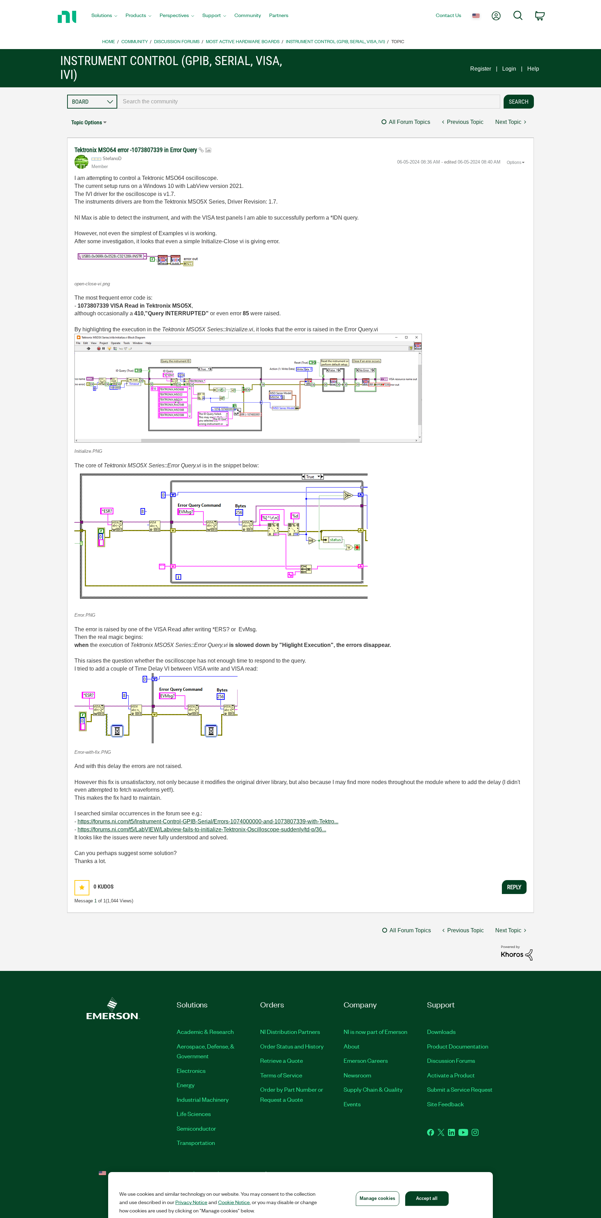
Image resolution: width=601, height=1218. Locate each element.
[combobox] (308, 102)
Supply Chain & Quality (373, 1089)
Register (480, 69)
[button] (144, 260)
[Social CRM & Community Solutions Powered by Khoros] (516, 953)
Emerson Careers (366, 1060)
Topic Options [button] (86, 122)
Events (352, 1104)
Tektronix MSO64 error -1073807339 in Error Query (136, 149)
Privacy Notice (191, 1202)
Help (533, 69)
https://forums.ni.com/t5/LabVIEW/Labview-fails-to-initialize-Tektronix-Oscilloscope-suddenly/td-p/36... (202, 829)
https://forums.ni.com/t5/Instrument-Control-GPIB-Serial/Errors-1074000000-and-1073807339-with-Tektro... (208, 821)
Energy (186, 1085)
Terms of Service (281, 1075)
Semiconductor (196, 1128)
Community (134, 41)
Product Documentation (457, 1046)
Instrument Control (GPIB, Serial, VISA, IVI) (335, 41)
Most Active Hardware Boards (243, 41)
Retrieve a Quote (281, 1060)
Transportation (196, 1142)
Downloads (441, 1031)
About (352, 1046)
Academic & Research (205, 1031)
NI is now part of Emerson (375, 1031)
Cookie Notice (234, 1202)
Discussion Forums (177, 41)
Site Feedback (445, 1104)
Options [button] (514, 162)
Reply (514, 887)
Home (108, 41)
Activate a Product (451, 1075)
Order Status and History (292, 1046)
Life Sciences (194, 1113)
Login (509, 69)
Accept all (427, 1198)
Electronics (191, 1070)
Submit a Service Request (459, 1089)
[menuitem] (104, 17)
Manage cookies (377, 1198)
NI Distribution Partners (290, 1031)
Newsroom (357, 1075)
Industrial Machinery (203, 1099)
